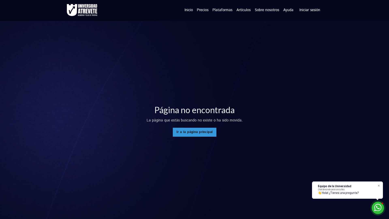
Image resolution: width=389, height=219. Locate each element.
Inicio (189, 10)
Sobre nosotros (267, 10)
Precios (202, 10)
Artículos (243, 10)
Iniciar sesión (309, 10)
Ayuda (288, 10)
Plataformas (222, 10)
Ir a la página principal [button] (194, 132)
